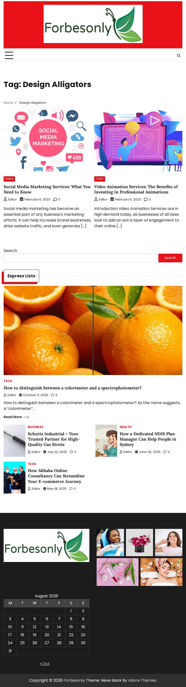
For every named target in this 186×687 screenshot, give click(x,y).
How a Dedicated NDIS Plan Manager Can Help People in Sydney (148, 439)
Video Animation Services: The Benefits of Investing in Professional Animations (136, 189)
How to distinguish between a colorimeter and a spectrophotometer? (73, 388)
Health (126, 427)
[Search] (178, 55)
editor (12, 199)
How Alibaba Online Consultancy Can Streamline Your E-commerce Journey (56, 476)
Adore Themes (142, 680)
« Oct (45, 663)
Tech (99, 179)
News (9, 179)
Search (10, 250)
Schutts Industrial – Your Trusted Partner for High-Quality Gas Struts (54, 439)
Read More (13, 417)
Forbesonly (74, 680)
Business (36, 427)
